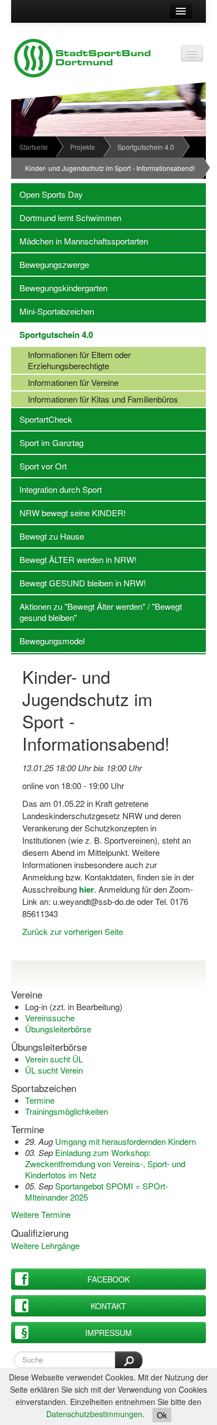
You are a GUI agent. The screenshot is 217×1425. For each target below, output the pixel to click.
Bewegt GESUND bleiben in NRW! (78, 583)
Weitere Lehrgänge (45, 1245)
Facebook (108, 1279)
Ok (162, 1415)
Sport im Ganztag (47, 442)
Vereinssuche (50, 1018)
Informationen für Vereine (65, 382)
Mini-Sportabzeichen (52, 311)
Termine (40, 1100)
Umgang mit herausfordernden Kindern (125, 1141)
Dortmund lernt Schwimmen (66, 217)
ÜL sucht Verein (54, 1070)
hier (86, 889)
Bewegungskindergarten (59, 287)
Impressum (108, 1332)
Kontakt (108, 1305)
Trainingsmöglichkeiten (66, 1111)
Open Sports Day (47, 194)
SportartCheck (41, 419)
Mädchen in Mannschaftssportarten (79, 241)
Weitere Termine (41, 1214)
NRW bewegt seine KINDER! (68, 512)
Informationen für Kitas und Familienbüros (94, 399)
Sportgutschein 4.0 (145, 146)
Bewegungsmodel (48, 641)
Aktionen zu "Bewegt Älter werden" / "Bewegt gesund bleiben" (96, 611)
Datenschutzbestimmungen (94, 1413)
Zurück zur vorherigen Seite (72, 931)
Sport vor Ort (39, 466)
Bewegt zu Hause (47, 536)
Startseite (33, 146)
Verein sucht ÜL (54, 1059)
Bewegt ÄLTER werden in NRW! (73, 559)
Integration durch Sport (56, 489)
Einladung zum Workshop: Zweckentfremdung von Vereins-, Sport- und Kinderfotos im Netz (105, 1164)
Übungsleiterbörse (58, 1029)
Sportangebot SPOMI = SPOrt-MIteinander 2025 (96, 1191)
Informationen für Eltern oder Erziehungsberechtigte (71, 360)
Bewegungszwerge (50, 264)
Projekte (82, 146)
